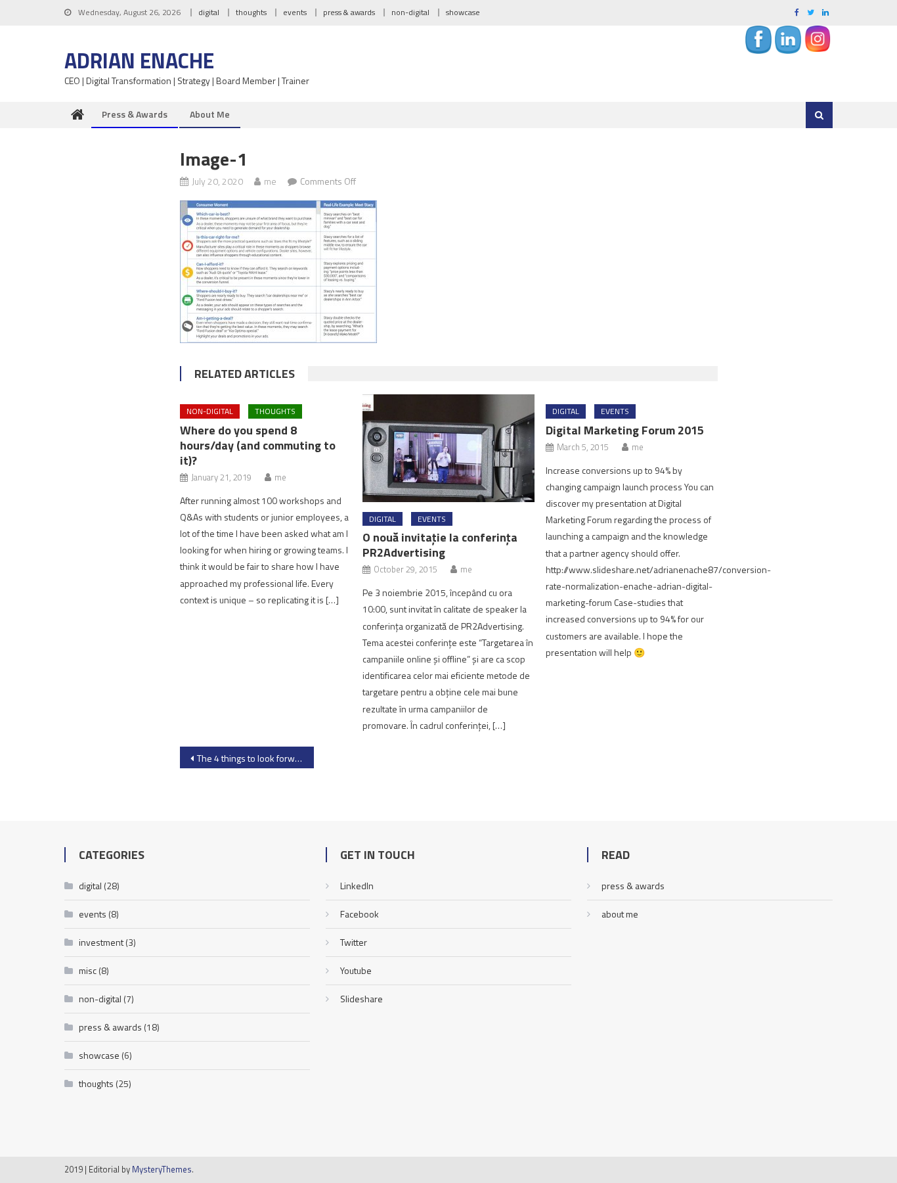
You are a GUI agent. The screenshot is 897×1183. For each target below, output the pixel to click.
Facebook (359, 914)
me (270, 181)
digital (208, 12)
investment (101, 942)
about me (210, 114)
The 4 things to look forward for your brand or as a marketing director (256, 758)
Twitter (353, 942)
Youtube (356, 970)
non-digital (410, 12)
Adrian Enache (139, 60)
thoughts (251, 12)
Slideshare (361, 999)
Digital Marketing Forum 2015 (625, 430)
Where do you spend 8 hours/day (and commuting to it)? (258, 445)
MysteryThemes (162, 1169)
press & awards (349, 12)
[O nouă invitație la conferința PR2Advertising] (448, 448)
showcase (463, 12)
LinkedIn (357, 886)
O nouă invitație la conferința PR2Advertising (439, 544)
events (295, 12)
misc (88, 970)
